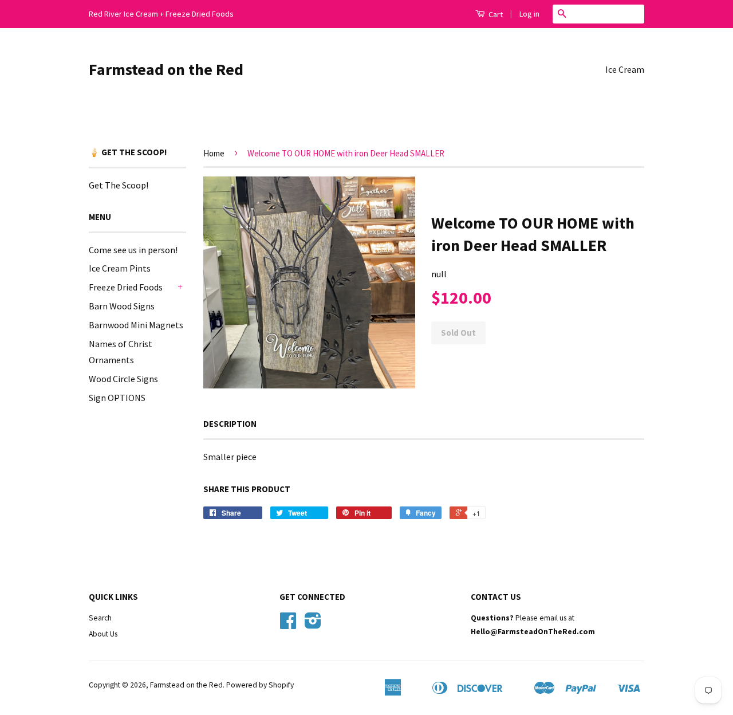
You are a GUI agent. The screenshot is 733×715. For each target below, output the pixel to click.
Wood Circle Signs (123, 378)
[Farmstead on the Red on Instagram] (313, 625)
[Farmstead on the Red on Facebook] (288, 625)
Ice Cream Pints (120, 268)
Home (213, 153)
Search (100, 618)
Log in (529, 14)
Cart (495, 14)
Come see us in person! (133, 250)
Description (230, 423)
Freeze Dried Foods (126, 287)
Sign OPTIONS (117, 397)
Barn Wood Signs (122, 306)
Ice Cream (624, 69)
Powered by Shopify (260, 685)
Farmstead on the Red (166, 69)
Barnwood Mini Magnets (136, 325)
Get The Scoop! (118, 185)
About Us (103, 634)
